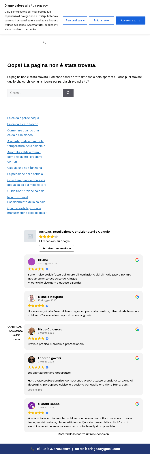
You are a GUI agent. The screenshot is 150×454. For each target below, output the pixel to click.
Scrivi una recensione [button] (56, 248)
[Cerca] (68, 93)
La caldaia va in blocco (22, 124)
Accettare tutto (130, 20)
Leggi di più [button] (35, 390)
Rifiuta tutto (101, 20)
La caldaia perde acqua (23, 118)
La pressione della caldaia (25, 174)
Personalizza (74, 20)
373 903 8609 (60, 449)
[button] (44, 42)
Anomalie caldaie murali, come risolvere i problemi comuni (24, 156)
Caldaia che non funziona (24, 168)
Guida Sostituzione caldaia (25, 191)
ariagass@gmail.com (104, 449)
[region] (75, 17)
